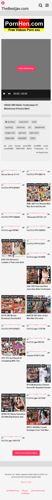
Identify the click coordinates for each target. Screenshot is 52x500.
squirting (9, 127)
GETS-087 (5, 297)
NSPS (47, 408)
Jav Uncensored (38, 491)
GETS (22, 297)
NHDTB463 (35, 299)
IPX (43, 366)
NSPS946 (39, 408)
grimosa (22, 133)
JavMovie (25, 493)
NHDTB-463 (30, 298)
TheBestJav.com (15, 8)
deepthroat (39, 127)
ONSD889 (22, 138)
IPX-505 (30, 366)
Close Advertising (26, 68)
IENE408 (39, 185)
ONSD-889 (9, 138)
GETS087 (14, 297)
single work (10, 133)
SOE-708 (30, 267)
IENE (45, 185)
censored (21, 127)
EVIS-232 (5, 241)
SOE (45, 267)
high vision (34, 133)
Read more (43, 152)
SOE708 (38, 267)
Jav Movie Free (12, 491)
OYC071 (13, 339)
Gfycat (25, 491)
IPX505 (37, 366)
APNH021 (14, 395)
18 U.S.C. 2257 (26, 482)
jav (30, 127)
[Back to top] (47, 494)
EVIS (20, 241)
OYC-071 (5, 339)
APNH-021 (5, 395)
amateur (11, 122)
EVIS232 (14, 241)
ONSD (32, 138)
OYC (20, 339)
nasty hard (23, 122)
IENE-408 (30, 185)
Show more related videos (26, 453)
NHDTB (44, 299)
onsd (34, 122)
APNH (22, 395)
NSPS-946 (30, 408)
